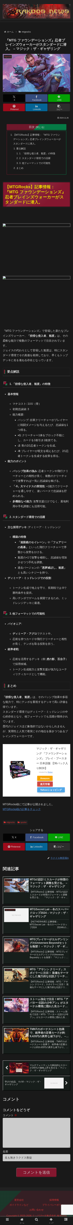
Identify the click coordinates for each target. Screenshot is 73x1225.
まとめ (19, 168)
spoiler (23, 822)
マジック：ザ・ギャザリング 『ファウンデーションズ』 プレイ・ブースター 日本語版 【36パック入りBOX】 (52, 758)
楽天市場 (45, 784)
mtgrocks (10, 822)
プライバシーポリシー (54, 1204)
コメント (10, 1115)
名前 (5, 1151)
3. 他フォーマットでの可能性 (34, 163)
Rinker (50, 772)
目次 (32, 127)
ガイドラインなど (19, 1204)
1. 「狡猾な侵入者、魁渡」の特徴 (37, 153)
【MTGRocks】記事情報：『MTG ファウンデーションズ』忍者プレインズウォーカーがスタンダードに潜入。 (37, 139)
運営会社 (19, 1200)
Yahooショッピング (51, 789)
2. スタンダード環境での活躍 (34, 158)
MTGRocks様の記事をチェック (22, 809)
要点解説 (21, 148)
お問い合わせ (36, 1209)
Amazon (45, 778)
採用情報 (54, 1200)
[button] (59, 107)
